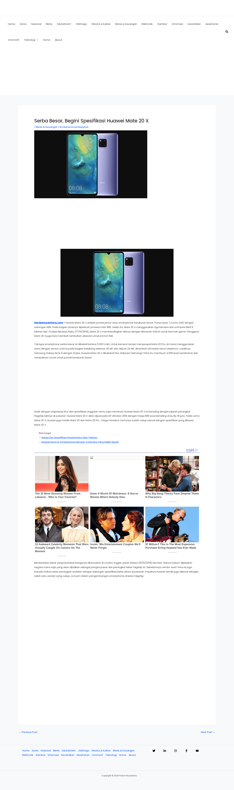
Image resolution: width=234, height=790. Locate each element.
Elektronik (27, 755)
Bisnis (56, 750)
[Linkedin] (164, 750)
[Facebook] (186, 750)
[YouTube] (197, 750)
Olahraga (83, 750)
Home (25, 750)
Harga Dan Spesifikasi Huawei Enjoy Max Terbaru (69, 437)
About (132, 755)
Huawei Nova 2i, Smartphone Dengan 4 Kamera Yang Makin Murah (80, 442)
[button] (36, 40)
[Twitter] (153, 750)
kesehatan (83, 755)
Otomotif (97, 755)
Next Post (208, 732)
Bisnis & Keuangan (46, 127)
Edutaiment (69, 750)
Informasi (53, 755)
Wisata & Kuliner (101, 750)
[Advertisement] (117, 71)
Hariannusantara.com (48, 322)
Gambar (40, 755)
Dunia (35, 750)
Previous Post (28, 732)
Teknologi (111, 755)
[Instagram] (175, 750)
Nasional (46, 750)
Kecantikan (67, 755)
